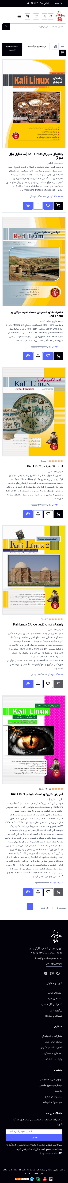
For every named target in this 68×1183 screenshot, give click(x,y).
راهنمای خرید (55, 993)
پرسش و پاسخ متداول (50, 1085)
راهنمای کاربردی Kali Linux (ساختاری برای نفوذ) (36, 156)
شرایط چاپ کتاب (53, 1042)
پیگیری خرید (55, 1010)
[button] (51, 16)
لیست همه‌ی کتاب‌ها (12, 48)
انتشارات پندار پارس (17, 1170)
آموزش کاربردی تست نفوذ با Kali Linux (37, 794)
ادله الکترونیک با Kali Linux (45, 466)
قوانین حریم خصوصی (51, 1079)
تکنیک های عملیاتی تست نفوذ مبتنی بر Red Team (37, 314)
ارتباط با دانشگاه (54, 1059)
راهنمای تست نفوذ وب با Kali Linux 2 (38, 624)
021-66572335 (54, 964)
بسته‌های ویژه (55, 999)
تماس (38, 3)
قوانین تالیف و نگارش (51, 1048)
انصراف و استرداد (53, 1016)
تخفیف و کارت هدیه (51, 1004)
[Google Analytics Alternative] (22, 1179)
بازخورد (58, 1091)
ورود (57, 3)
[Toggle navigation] (19, 16)
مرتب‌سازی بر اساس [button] (37, 46)
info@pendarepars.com (48, 959)
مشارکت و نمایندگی (51, 1036)
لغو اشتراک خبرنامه (52, 1102)
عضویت (34, 1137)
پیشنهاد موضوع (53, 1097)
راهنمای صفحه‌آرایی (52, 1053)
